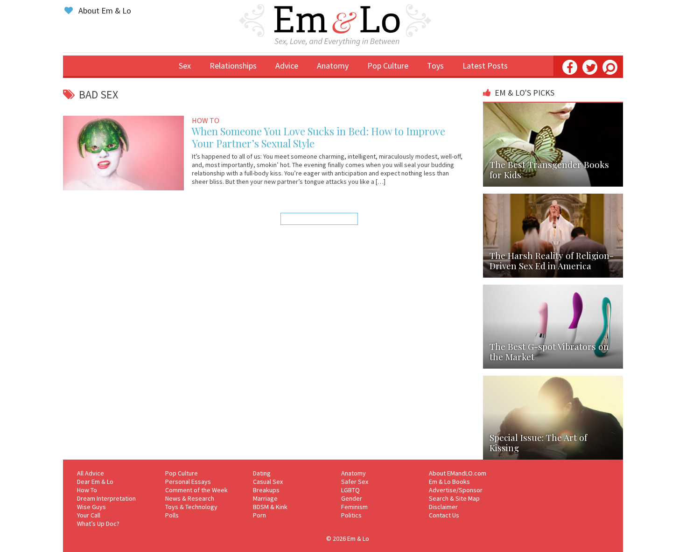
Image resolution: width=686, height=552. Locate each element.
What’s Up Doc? (98, 523)
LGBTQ (350, 490)
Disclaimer (443, 507)
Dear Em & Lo (95, 481)
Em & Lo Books (449, 481)
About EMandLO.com (457, 473)
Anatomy (333, 65)
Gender (351, 498)
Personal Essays (188, 481)
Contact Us (444, 515)
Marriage (265, 498)
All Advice (90, 473)
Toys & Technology (191, 507)
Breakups (266, 490)
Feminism (354, 507)
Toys (435, 65)
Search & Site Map (454, 498)
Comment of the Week (196, 490)
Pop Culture (387, 65)
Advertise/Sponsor (456, 490)
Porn (259, 515)
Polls (172, 515)
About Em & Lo (104, 10)
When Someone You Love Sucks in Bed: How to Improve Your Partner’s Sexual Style (318, 137)
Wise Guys (91, 507)
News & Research (189, 498)
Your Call (88, 515)
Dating (262, 473)
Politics (351, 515)
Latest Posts (485, 65)
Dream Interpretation (106, 498)
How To (87, 490)
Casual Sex (268, 481)
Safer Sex (354, 481)
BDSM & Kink (270, 507)
